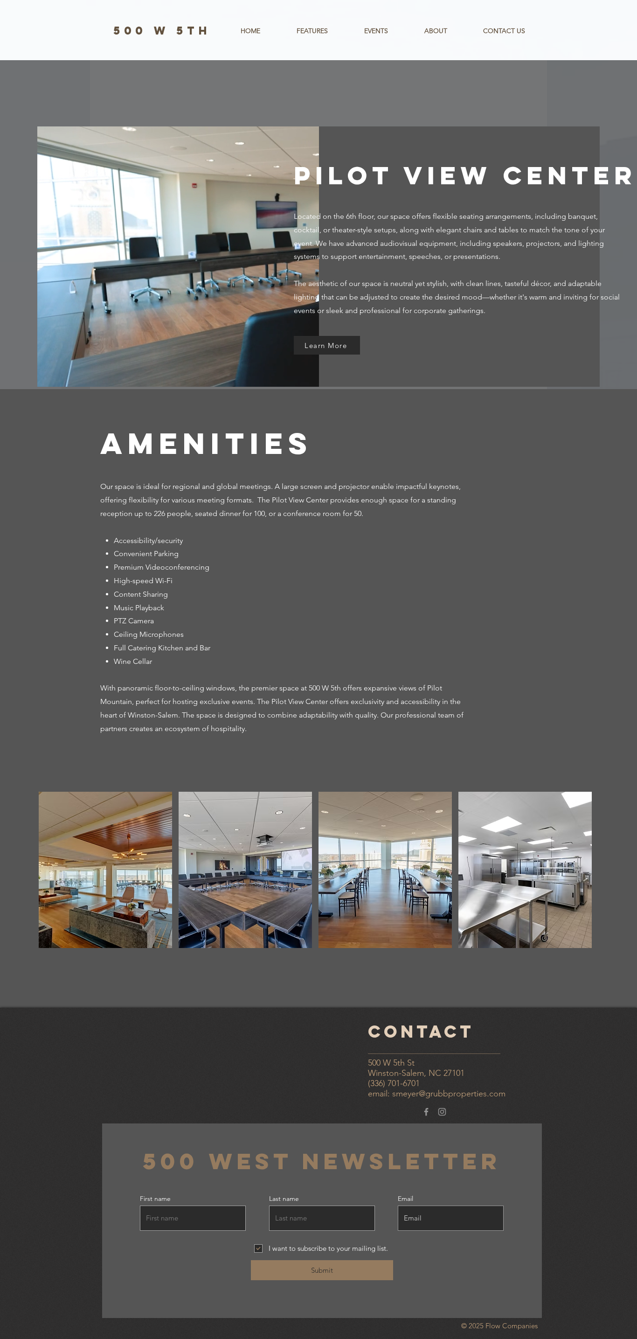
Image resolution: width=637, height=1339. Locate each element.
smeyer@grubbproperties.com (448, 1093)
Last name (284, 1198)
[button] (312, 30)
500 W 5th (162, 30)
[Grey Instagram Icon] (442, 1112)
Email (405, 1198)
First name (155, 1198)
